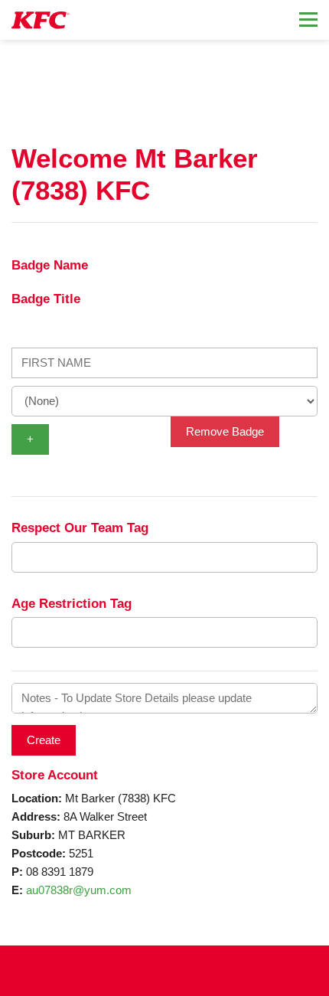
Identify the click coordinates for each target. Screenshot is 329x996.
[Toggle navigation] (308, 20)
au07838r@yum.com (79, 889)
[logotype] (40, 20)
